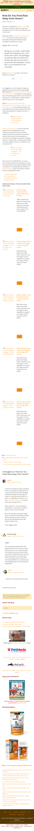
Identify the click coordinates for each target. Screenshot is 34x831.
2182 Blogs (28, 1)
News (5, 812)
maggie (9, 480)
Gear (10, 812)
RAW (14, 457)
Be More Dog (21, 814)
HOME (2, 2)
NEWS (6, 2)
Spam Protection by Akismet (17, 821)
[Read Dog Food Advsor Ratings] (17, 82)
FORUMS (16, 2)
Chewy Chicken (10, 176)
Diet (5, 455)
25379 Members (18, 1)
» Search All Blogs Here (10, 613)
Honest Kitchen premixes (14, 500)
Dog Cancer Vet (21, 702)
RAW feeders (10, 73)
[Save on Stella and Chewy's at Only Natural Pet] (9, 196)
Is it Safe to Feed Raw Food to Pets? (11, 624)
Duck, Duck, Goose (11, 178)
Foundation (13, 814)
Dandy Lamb (10, 180)
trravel (4, 460)
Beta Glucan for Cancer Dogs (12, 462)
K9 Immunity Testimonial (19, 643)
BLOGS (11, 2)
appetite (6, 457)
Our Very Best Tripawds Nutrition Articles (13, 622)
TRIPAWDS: (6, 1)
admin (10, 570)
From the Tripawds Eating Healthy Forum (18, 765)
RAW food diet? (21, 26)
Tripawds (26, 824)
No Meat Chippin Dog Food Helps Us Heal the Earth (16, 626)
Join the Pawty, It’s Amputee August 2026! (13, 782)
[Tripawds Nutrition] (5, 10)
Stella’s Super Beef (11, 174)
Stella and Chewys (22, 457)
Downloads (23, 812)
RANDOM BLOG (17, 4)
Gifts (29, 812)
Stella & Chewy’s (7, 169)
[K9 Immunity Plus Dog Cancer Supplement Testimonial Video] (17, 641)
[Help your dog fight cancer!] (17, 699)
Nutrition (15, 812)
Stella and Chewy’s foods (9, 128)
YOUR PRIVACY (29, 2)
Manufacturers (11, 455)
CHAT (21, 2)
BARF (11, 457)
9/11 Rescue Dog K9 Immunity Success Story (17, 464)
